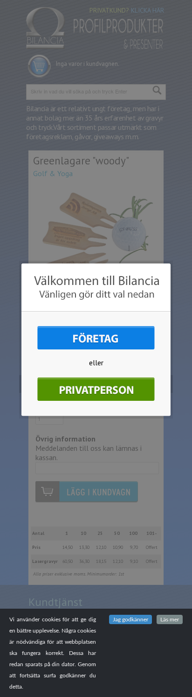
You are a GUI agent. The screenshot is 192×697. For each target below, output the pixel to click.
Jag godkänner (130, 619)
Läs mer (169, 619)
